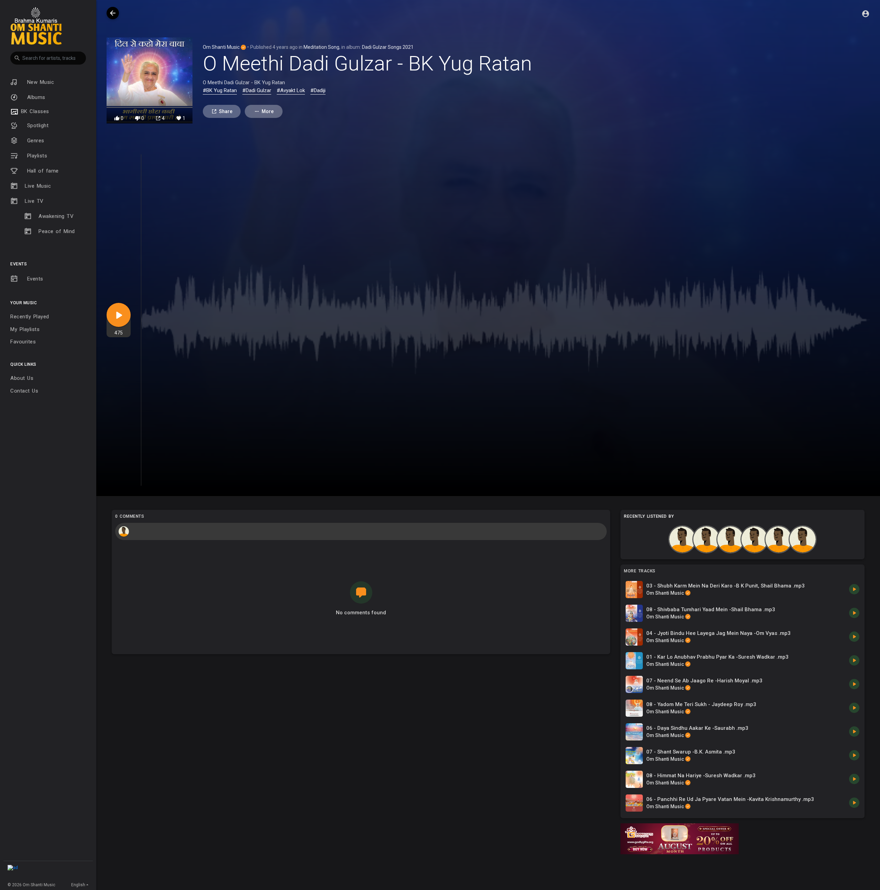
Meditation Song (321, 47)
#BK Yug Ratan (220, 90)
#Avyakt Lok (291, 90)
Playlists (36, 156)
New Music (39, 82)
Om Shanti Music (222, 47)
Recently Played (29, 317)
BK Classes (34, 111)
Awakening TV (56, 216)
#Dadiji (318, 90)
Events (34, 279)
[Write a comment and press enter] (361, 531)
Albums (35, 97)
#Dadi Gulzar (256, 90)
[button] (48, 58)
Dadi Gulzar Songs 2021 (388, 47)
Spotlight (36, 125)
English (78, 884)
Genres (34, 141)
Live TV (34, 201)
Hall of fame (42, 171)
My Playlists (25, 329)
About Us (21, 378)
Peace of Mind (56, 231)
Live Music (38, 186)
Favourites (23, 342)
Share (225, 111)
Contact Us (24, 391)
